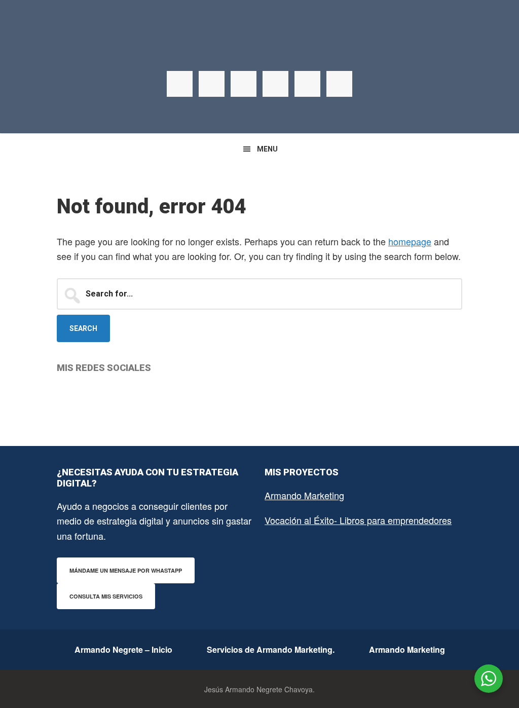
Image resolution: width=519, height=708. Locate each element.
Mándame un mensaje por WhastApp (125, 570)
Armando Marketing (304, 495)
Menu (267, 149)
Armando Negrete (259, 50)
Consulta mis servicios (105, 596)
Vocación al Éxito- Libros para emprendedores (358, 520)
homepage (409, 241)
